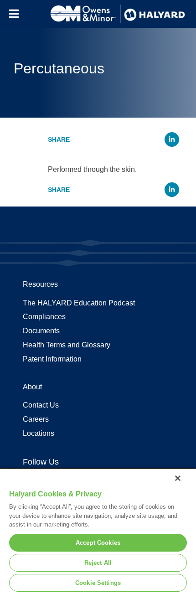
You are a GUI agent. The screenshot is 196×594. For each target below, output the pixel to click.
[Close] (178, 478)
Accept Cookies (98, 542)
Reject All (98, 562)
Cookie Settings (98, 582)
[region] (98, 531)
